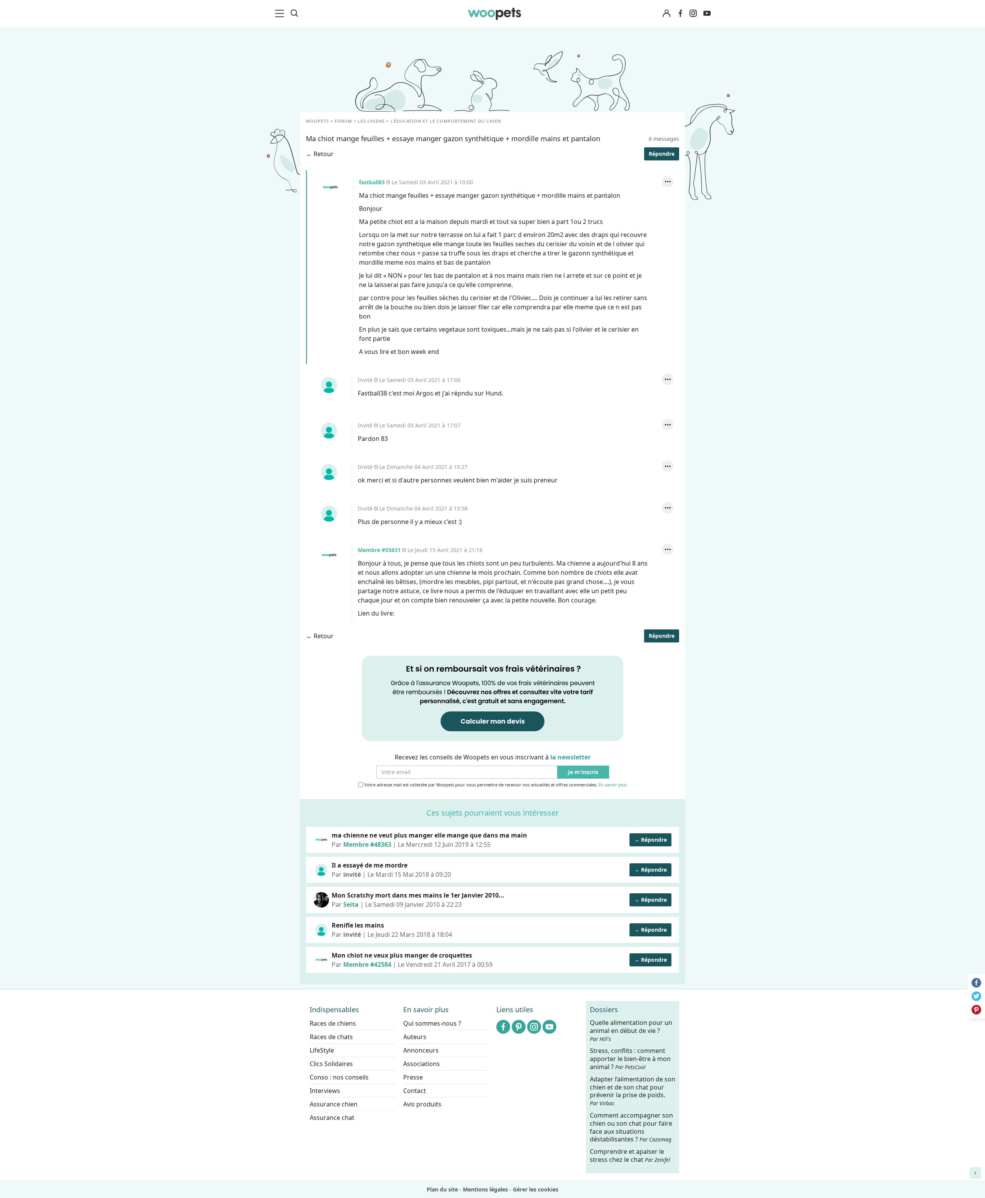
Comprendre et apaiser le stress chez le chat (630, 1155)
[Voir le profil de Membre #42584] (321, 960)
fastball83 (330, 187)
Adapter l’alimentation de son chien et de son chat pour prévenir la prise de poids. (632, 1090)
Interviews (325, 1090)
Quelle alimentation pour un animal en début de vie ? (631, 1031)
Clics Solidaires (331, 1064)
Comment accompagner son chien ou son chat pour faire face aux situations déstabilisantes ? (631, 1127)
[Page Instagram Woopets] (693, 13)
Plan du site (442, 1189)
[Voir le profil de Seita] (321, 900)
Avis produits (422, 1104)
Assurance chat (332, 1117)
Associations (421, 1064)
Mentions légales (485, 1189)
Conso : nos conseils (339, 1077)
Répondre (661, 153)
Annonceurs (421, 1050)
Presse (413, 1077)
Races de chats (331, 1037)
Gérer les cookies (535, 1189)
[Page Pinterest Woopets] (519, 1027)
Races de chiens (333, 1023)
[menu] (281, 13)
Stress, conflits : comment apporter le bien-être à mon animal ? (630, 1059)
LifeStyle (322, 1050)
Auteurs (414, 1037)
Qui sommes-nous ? (432, 1023)
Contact (414, 1090)
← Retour (320, 154)
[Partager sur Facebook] (976, 983)
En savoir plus (613, 785)
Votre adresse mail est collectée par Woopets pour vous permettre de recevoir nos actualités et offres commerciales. (495, 785)
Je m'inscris (583, 772)
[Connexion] (666, 13)
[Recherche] (294, 13)
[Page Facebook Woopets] (680, 13)
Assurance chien (333, 1104)
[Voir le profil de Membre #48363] (321, 840)
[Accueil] (494, 13)
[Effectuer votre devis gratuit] (492, 698)
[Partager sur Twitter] (976, 996)
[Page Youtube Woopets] (707, 13)
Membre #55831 (329, 555)
